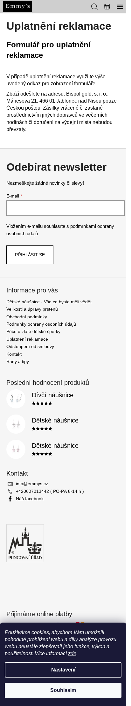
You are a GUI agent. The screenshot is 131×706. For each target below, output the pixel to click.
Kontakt (14, 354)
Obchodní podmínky (26, 316)
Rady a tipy (17, 361)
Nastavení (63, 669)
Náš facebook (30, 498)
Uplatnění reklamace (27, 339)
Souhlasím (63, 690)
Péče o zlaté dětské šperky (33, 331)
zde (72, 653)
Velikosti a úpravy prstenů (32, 309)
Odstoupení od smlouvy (30, 346)
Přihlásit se (30, 254)
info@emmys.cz (32, 483)
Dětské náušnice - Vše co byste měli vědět (49, 301)
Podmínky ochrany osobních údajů (41, 324)
